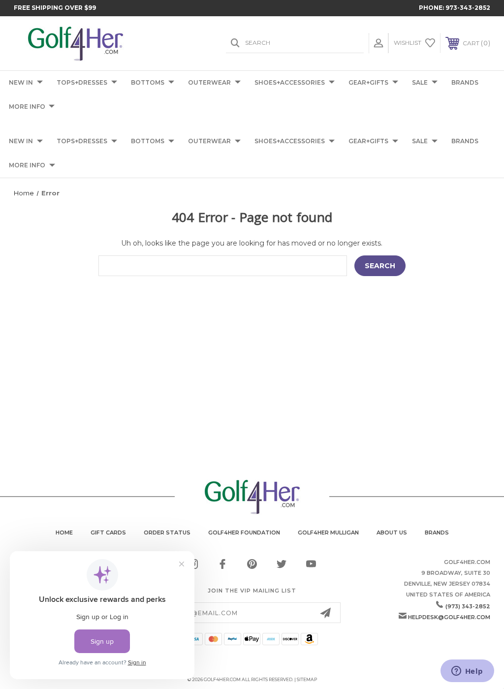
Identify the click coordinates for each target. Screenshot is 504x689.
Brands (437, 532)
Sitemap (307, 679)
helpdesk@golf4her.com (449, 617)
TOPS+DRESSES (82, 82)
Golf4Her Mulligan (328, 532)
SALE (420, 82)
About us (392, 532)
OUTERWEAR (209, 82)
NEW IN (21, 82)
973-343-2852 (467, 7)
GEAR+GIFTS (368, 82)
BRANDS (464, 82)
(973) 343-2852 (467, 606)
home (64, 532)
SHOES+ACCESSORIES (289, 82)
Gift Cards (108, 532)
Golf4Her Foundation (244, 532)
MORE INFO (27, 106)
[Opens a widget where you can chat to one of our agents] (467, 671)
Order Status (167, 532)
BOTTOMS (147, 82)
